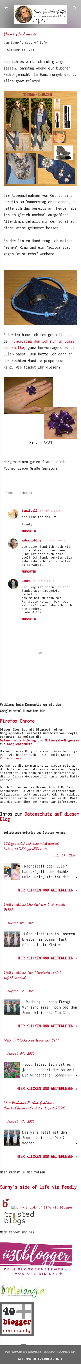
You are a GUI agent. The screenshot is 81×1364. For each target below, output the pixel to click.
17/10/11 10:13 (54, 540)
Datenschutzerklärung (18, 740)
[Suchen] (74, 9)
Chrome (27, 721)
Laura (26, 580)
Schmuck (26, 492)
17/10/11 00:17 (51, 510)
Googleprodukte (19, 744)
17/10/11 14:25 (43, 580)
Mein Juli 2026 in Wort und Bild (31, 1039)
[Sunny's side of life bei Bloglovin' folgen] (5, 1207)
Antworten (29, 531)
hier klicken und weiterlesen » (47, 890)
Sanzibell (30, 510)
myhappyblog (31, 540)
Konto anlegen (11, 758)
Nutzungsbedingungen (62, 740)
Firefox (8, 721)
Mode (9, 492)
